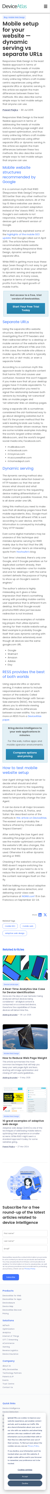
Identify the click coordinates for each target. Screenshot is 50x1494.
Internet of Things (11, 1336)
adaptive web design (14, 933)
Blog (5, 17)
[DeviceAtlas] (15, 7)
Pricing (6, 1313)
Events (6, 1380)
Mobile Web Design (17, 17)
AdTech (6, 1325)
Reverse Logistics (10, 1350)
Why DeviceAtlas (10, 1369)
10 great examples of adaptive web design (23, 1122)
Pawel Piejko (10, 110)
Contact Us (8, 1387)
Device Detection (11, 1412)
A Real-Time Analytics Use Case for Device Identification (24, 990)
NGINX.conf (28, 896)
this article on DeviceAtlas (31, 817)
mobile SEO (10, 926)
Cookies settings (25, 1470)
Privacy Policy (33, 1446)
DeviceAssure (9, 1302)
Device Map (8, 1306)
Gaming (6, 1347)
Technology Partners (12, 1373)
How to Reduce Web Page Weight (25, 1058)
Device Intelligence (11, 1408)
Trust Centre (8, 1383)
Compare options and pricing (25, 754)
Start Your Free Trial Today (26, 308)
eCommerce (8, 1343)
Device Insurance (10, 1354)
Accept (25, 1476)
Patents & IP (8, 1376)
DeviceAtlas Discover (12, 1310)
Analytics (7, 1332)
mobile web (28, 926)
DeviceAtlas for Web (12, 1295)
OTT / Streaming (10, 1339)
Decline (25, 1483)
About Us (7, 1366)
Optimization (8, 1329)
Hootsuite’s (23, 551)
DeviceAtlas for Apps (12, 1299)
